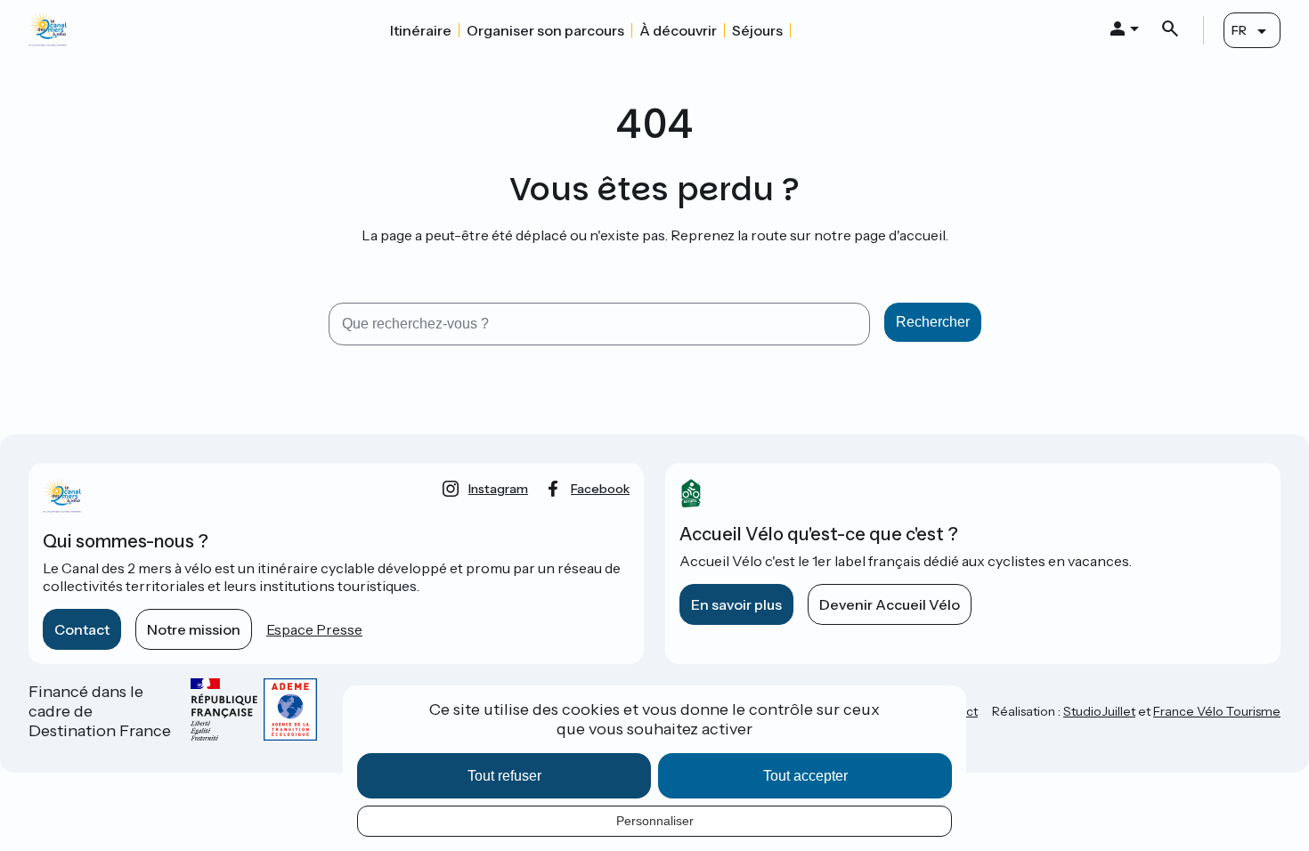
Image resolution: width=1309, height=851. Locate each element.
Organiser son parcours (545, 30)
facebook (600, 489)
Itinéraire (420, 30)
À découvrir (678, 30)
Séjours (757, 30)
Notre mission (193, 629)
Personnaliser (655, 821)
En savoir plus (736, 604)
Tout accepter (805, 775)
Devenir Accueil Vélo (889, 604)
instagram (498, 489)
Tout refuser (504, 775)
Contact (82, 629)
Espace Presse (314, 629)
